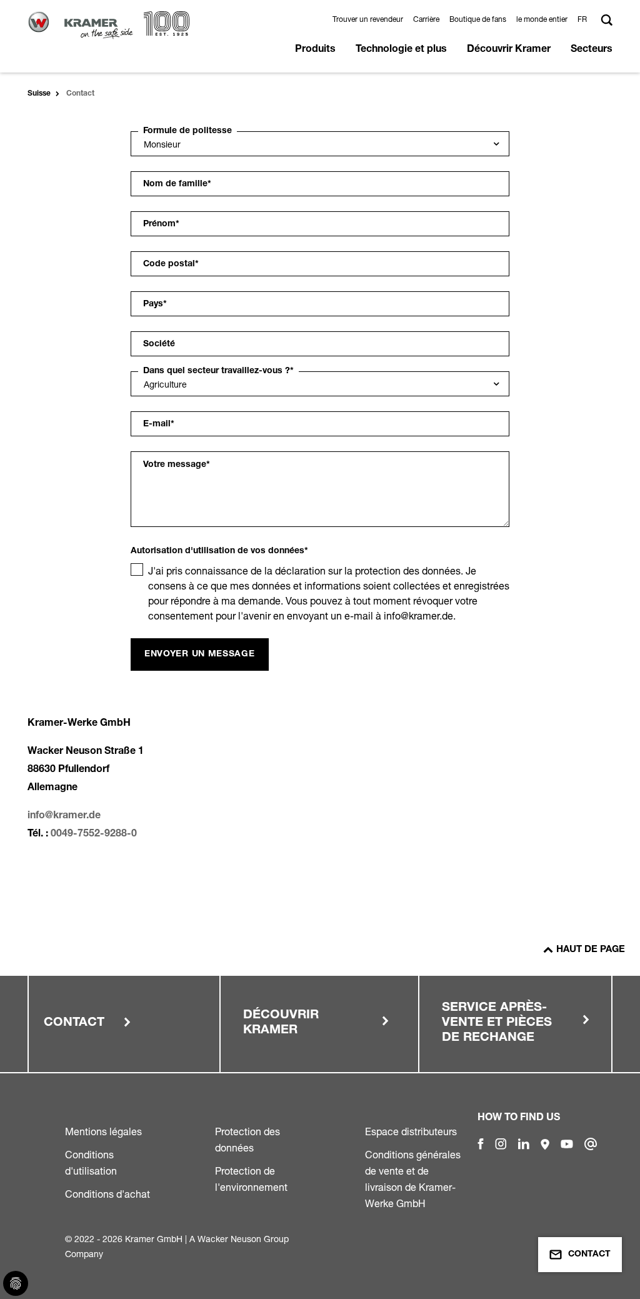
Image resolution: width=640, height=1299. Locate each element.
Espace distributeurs (411, 1131)
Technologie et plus (401, 50)
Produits (315, 50)
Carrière (426, 19)
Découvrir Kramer (509, 50)
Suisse (39, 94)
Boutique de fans (477, 19)
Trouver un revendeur (367, 19)
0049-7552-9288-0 (94, 835)
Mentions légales (103, 1131)
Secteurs (591, 50)
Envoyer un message (199, 654)
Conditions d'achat (107, 1194)
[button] (584, 19)
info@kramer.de (64, 816)
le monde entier (542, 19)
